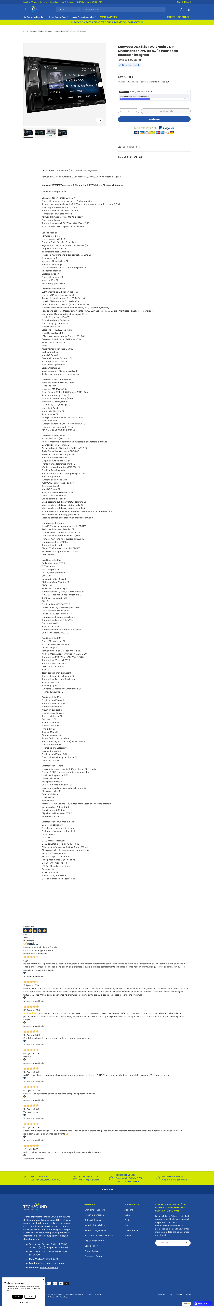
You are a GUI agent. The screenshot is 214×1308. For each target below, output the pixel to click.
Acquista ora (154, 119)
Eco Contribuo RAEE (94, 1240)
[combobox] (110, 9)
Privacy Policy (91, 1251)
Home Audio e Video (57, 17)
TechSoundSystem (49, 1267)
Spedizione (133, 82)
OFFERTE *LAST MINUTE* (178, 17)
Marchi (187, 2)
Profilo (127, 1235)
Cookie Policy (91, 1245)
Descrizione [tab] (48, 170)
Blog (179, 2)
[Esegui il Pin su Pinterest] (140, 157)
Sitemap (179, 1294)
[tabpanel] (107, 527)
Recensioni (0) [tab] (64, 170)
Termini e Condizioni (94, 1214)
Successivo (41, 953)
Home (25, 31)
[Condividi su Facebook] (135, 157)
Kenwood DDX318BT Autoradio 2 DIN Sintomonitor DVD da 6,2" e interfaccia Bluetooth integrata (70, 31)
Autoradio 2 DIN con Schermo (41, 31)
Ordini (127, 1220)
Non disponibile (166, 111)
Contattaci (161, 1294)
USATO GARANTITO (108, 17)
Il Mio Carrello (131, 1230)
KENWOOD (122, 60)
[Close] (43, 1279)
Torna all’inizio (107, 1189)
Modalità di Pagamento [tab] (87, 170)
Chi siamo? (69, 2)
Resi (126, 1225)
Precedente (29, 953)
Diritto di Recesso (93, 1220)
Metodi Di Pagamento (95, 1230)
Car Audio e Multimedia (33, 17)
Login (127, 1214)
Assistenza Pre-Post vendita (98, 1235)
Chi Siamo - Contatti (94, 1209)
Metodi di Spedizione (94, 1225)
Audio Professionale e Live (83, 17)
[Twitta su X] (130, 157)
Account (128, 1209)
